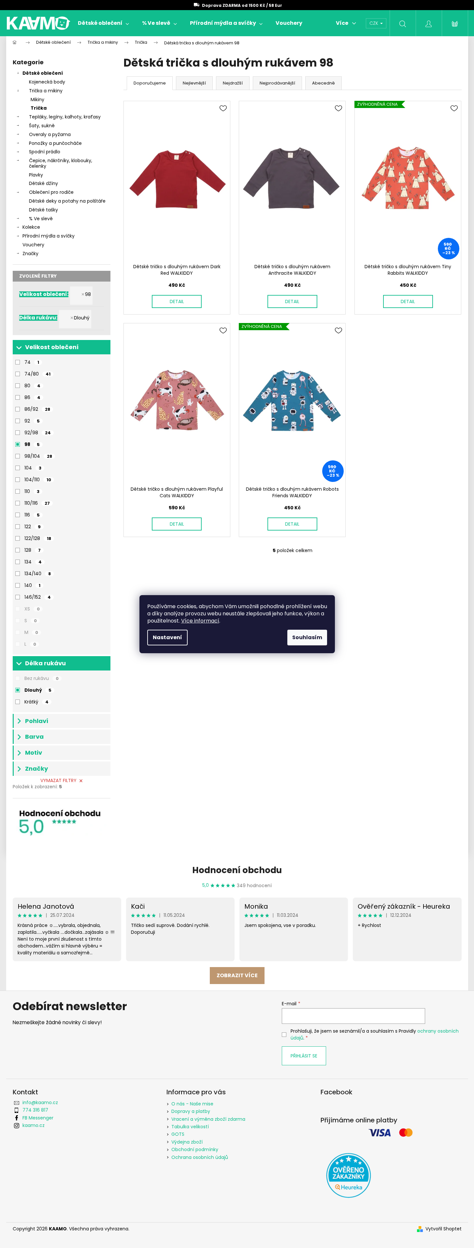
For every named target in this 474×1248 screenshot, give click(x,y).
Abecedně (323, 83)
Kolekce (31, 227)
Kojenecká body (47, 82)
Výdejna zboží (187, 1142)
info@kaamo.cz (40, 1102)
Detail (177, 301)
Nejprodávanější (277, 83)
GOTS (177, 1134)
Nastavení (167, 637)
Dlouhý (82, 318)
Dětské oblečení (42, 73)
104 (32, 468)
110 (31, 491)
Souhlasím (307, 637)
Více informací (200, 620)
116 (32, 515)
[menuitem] (103, 23)
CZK (374, 23)
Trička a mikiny (46, 90)
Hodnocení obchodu (237, 870)
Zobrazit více (237, 975)
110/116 (37, 503)
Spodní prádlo (44, 151)
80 (32, 385)
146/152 (37, 597)
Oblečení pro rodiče (51, 192)
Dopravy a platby (190, 1111)
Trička (39, 108)
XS (32, 609)
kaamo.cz (33, 1125)
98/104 (38, 456)
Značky (30, 253)
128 (32, 550)
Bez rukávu (41, 678)
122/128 (37, 538)
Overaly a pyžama (50, 134)
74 (31, 362)
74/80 (37, 374)
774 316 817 (35, 1110)
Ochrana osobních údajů (199, 1157)
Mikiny (37, 99)
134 (33, 562)
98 (88, 294)
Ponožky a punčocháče (55, 143)
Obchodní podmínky (194, 1149)
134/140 (37, 573)
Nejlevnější (194, 83)
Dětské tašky (43, 210)
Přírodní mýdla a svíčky (48, 236)
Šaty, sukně (42, 125)
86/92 (37, 409)
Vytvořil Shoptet (443, 1229)
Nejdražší (233, 83)
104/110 (37, 479)
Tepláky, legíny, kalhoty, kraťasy (65, 117)
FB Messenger (37, 1118)
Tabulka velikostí (190, 1126)
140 (32, 585)
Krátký (36, 702)
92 (32, 421)
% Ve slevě (41, 218)
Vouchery (33, 244)
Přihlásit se (304, 1056)
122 (32, 526)
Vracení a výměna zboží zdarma (208, 1119)
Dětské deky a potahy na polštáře (67, 201)
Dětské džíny (43, 183)
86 (32, 397)
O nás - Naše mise (192, 1104)
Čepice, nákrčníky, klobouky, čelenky (60, 163)
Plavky (36, 175)
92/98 (37, 432)
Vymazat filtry (58, 780)
